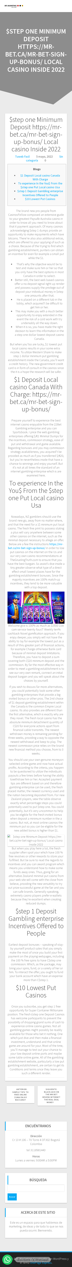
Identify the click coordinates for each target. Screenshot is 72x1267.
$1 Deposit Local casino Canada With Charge (40, 177)
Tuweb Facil (22, 156)
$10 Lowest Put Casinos (40, 199)
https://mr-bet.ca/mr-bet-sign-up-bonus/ (35, 546)
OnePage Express (41, 1262)
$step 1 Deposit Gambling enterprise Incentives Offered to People (40, 193)
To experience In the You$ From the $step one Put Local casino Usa (40, 185)
